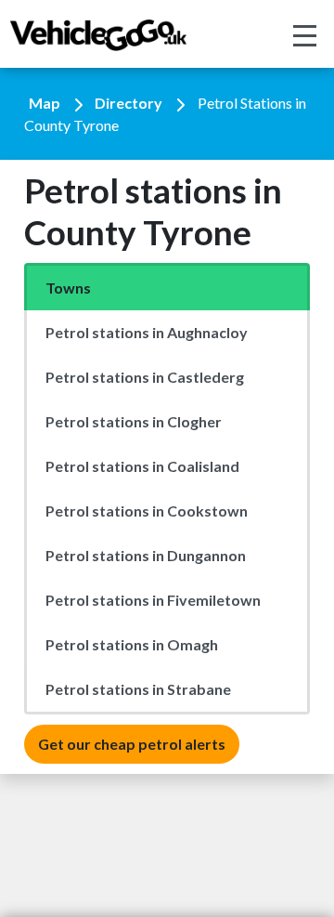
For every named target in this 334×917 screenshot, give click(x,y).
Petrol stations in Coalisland (142, 466)
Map (44, 102)
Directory (128, 102)
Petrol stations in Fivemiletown (153, 600)
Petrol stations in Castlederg (144, 377)
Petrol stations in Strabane (138, 689)
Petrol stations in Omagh (131, 644)
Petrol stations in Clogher (133, 421)
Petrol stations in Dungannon (145, 555)
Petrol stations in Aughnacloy (146, 332)
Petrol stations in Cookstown (146, 510)
